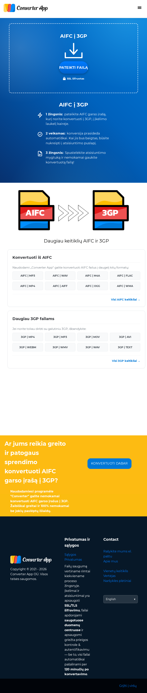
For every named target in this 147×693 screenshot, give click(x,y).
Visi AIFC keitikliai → (125, 299)
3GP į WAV (93, 347)
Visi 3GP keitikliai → (126, 361)
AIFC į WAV (60, 275)
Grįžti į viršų (128, 686)
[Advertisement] (73, 405)
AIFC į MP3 (27, 275)
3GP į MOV (93, 336)
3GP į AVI (125, 336)
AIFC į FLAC (125, 275)
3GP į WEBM (27, 347)
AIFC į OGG (92, 285)
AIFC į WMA (125, 285)
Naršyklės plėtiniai (117, 581)
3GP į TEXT (125, 347)
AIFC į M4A (92, 275)
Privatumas (73, 559)
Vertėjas (109, 576)
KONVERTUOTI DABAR (109, 463)
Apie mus (110, 561)
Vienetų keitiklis (115, 571)
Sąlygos (70, 554)
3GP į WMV (60, 347)
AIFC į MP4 (27, 285)
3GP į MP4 (28, 336)
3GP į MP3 (60, 336)
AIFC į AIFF (60, 285)
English (111, 599)
